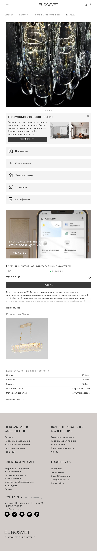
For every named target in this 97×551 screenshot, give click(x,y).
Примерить (27, 139)
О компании (57, 472)
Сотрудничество (60, 479)
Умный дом (11, 485)
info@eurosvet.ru (13, 509)
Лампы (54, 452)
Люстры (9, 437)
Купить (48, 284)
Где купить (56, 469)
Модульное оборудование (19, 482)
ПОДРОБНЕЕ (32, 497)
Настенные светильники (18, 444)
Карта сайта (57, 483)
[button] (45, 110)
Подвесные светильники (18, 441)
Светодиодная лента (62, 448)
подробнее (18, 253)
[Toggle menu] (7, 4)
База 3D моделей (60, 476)
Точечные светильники (63, 441)
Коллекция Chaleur (19, 314)
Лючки (8, 489)
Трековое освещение (62, 437)
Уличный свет (58, 444)
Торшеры (10, 452)
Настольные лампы (15, 448)
